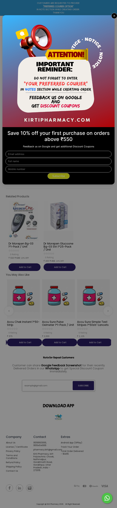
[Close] (110, 19)
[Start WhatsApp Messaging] (107, 497)
